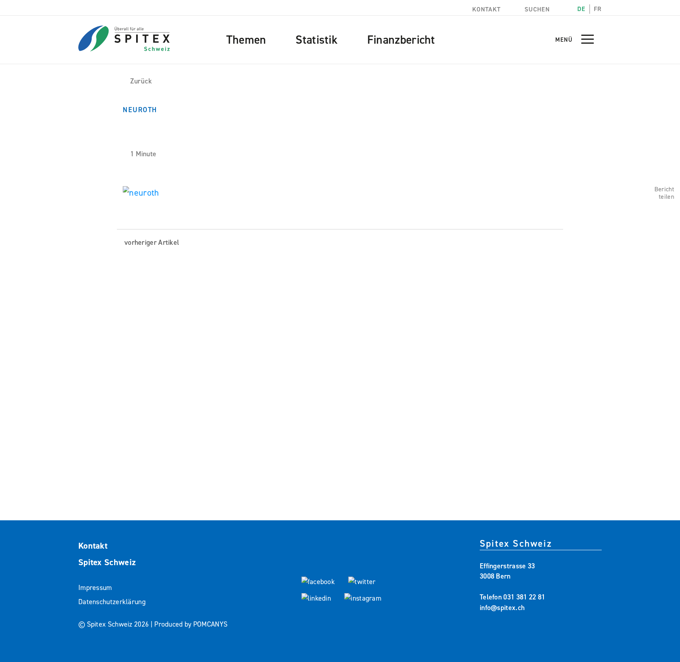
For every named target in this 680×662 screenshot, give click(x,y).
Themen (246, 40)
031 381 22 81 (524, 597)
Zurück (141, 81)
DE (581, 9)
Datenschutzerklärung (112, 602)
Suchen (536, 9)
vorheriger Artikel (151, 242)
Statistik (317, 40)
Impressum (95, 587)
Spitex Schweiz (107, 562)
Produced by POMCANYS (190, 624)
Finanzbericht (401, 40)
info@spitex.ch (502, 607)
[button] (587, 42)
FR (598, 9)
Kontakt (485, 9)
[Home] (124, 34)
